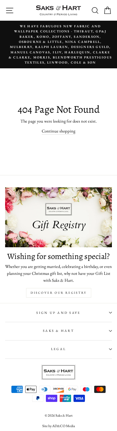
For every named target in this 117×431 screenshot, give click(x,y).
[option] (58, 44)
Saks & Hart (58, 330)
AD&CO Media (63, 426)
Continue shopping (58, 131)
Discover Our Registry (59, 293)
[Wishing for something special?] (58, 217)
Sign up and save (58, 313)
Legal (58, 349)
